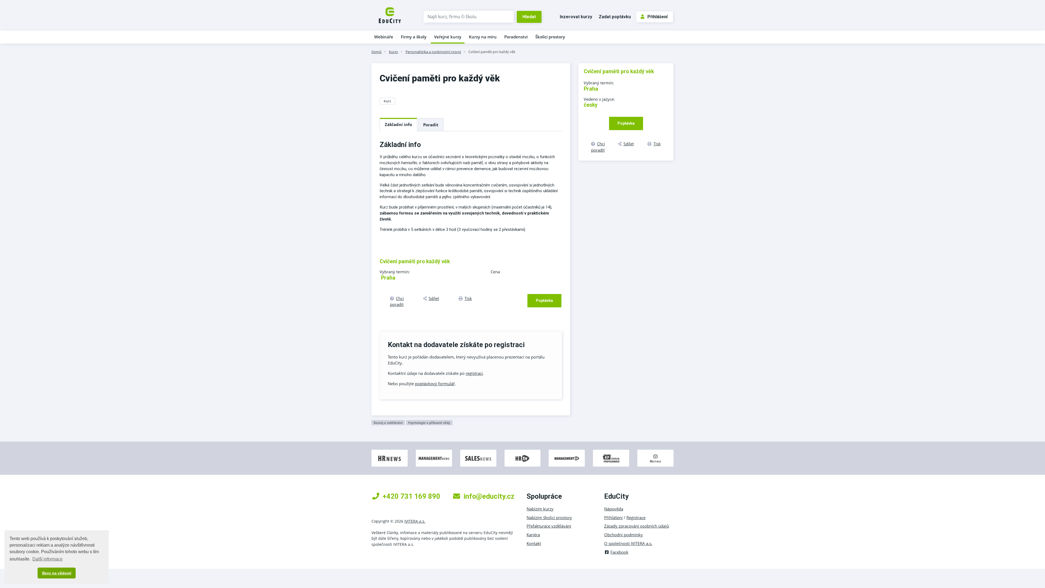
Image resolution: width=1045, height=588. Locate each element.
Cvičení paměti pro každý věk (491, 51)
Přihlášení (657, 16)
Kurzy (393, 51)
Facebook (619, 552)
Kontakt (534, 543)
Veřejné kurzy (447, 36)
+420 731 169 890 (411, 496)
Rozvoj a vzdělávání (388, 423)
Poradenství (516, 36)
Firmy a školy (413, 36)
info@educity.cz (488, 496)
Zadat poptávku (615, 16)
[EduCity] (390, 14)
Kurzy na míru (483, 36)
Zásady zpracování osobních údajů (636, 526)
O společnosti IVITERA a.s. (628, 543)
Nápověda (613, 509)
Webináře (383, 36)
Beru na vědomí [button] (56, 573)
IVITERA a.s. (414, 521)
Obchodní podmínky (623, 534)
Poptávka (544, 300)
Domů (376, 51)
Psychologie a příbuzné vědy (429, 423)
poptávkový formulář (435, 383)
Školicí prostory (550, 36)
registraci (474, 373)
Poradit (430, 124)
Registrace (636, 517)
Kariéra (533, 534)
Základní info (398, 124)
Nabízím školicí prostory (549, 517)
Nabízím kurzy (540, 509)
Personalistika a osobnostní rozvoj (433, 51)
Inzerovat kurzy (576, 16)
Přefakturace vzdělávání (549, 526)
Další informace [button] (47, 559)
